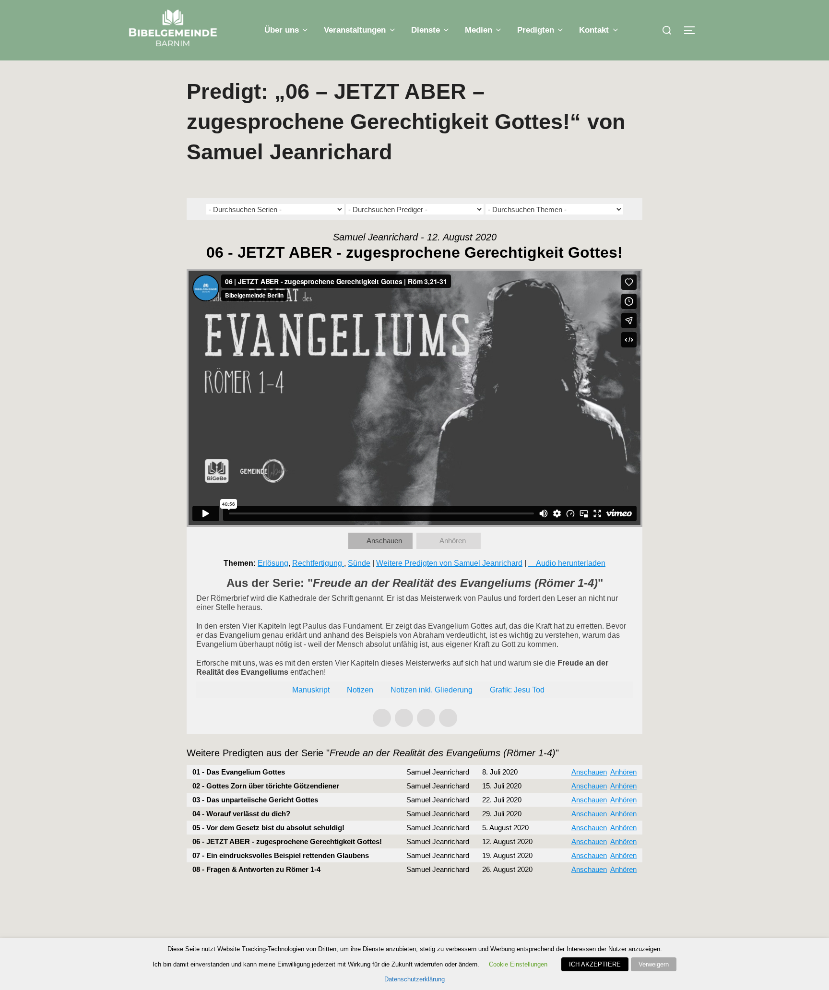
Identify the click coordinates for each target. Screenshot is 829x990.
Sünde (359, 563)
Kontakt (594, 30)
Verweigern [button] (654, 964)
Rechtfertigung (318, 563)
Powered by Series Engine (606, 895)
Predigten (535, 30)
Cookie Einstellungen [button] (518, 964)
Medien (478, 30)
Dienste (425, 30)
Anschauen (384, 541)
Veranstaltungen (355, 30)
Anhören (452, 541)
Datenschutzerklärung (414, 979)
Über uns (281, 30)
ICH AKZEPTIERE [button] (595, 964)
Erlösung (273, 563)
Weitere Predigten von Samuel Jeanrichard (449, 563)
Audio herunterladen (570, 563)
